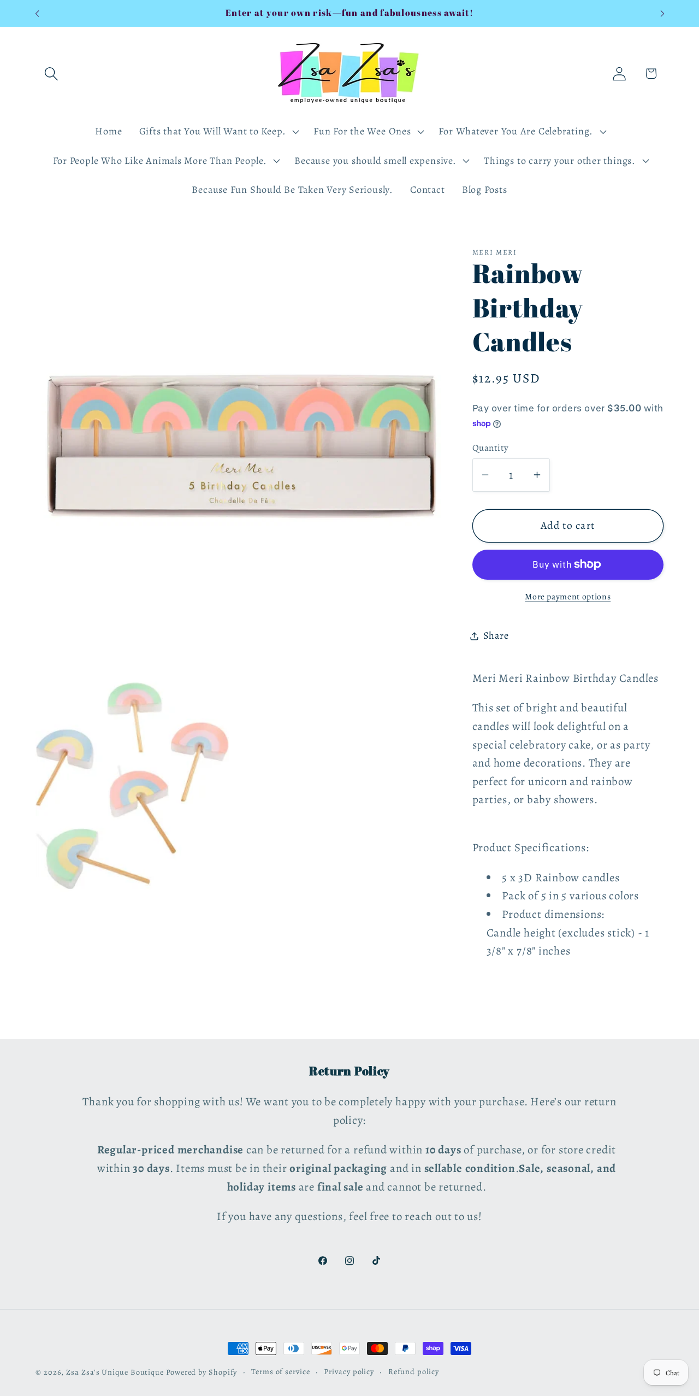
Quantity (490, 447)
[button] (51, 73)
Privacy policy (349, 1371)
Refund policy (413, 1371)
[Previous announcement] (37, 13)
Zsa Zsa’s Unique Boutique (115, 1371)
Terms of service (280, 1371)
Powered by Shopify (201, 1371)
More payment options (568, 596)
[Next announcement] (662, 13)
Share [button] (496, 635)
